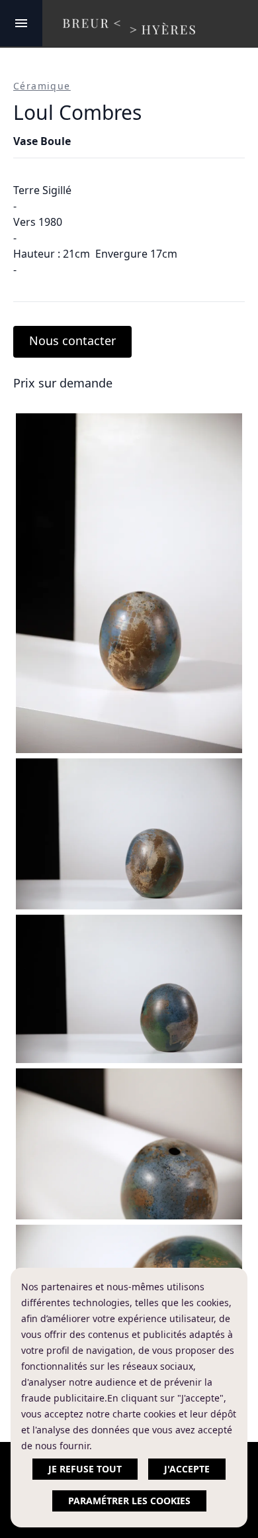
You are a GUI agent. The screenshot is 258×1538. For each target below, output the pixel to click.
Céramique (42, 85)
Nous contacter (72, 340)
